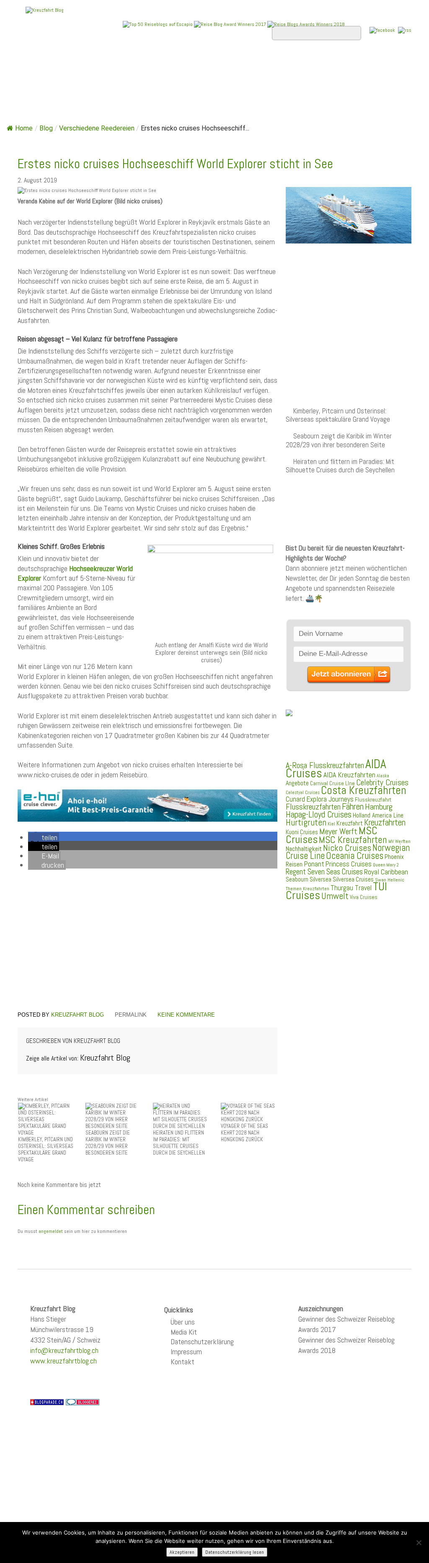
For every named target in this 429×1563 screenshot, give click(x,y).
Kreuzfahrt (349, 823)
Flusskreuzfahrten (61, 85)
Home (34, 63)
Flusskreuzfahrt (373, 799)
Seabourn (297, 879)
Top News (74, 63)
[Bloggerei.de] (82, 1401)
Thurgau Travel (351, 887)
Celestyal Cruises (303, 792)
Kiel (331, 824)
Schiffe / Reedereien (145, 63)
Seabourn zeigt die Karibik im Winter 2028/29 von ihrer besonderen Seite (339, 440)
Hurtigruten (306, 822)
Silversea (320, 879)
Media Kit (184, 1332)
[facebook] (382, 29)
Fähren (353, 806)
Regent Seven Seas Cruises (324, 872)
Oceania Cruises (354, 856)
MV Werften (399, 841)
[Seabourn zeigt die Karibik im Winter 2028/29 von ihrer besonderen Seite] (113, 1115)
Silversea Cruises (353, 879)
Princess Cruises (349, 864)
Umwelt (335, 896)
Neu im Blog (268, 63)
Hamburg (379, 806)
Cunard (295, 799)
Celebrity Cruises (382, 782)
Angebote (216, 63)
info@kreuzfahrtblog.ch (64, 1350)
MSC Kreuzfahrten (353, 839)
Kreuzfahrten (385, 822)
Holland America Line (378, 815)
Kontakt (182, 1361)
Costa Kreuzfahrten (363, 790)
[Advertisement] (147, 941)
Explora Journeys (330, 799)
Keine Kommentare (186, 1015)
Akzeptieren (182, 1552)
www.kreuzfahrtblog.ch (63, 1361)
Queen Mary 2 (386, 865)
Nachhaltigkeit (304, 848)
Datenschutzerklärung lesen (234, 1552)
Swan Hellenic (389, 879)
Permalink (131, 1015)
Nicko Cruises (347, 847)
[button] (43, 837)
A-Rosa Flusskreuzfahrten (325, 765)
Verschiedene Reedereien (96, 128)
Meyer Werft (338, 831)
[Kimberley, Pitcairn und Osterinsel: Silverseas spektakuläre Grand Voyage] (46, 1118)
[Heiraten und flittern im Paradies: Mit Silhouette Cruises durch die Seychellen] (181, 1115)
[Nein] (418, 1542)
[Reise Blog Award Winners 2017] (230, 24)
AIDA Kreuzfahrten (349, 774)
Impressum (186, 1351)
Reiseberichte (330, 63)
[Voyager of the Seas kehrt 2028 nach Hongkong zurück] (249, 1112)
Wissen (124, 85)
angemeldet (51, 1231)
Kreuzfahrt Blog (77, 1015)
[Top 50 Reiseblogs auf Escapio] (158, 23)
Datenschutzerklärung (202, 1341)
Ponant (314, 864)
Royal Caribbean (386, 871)
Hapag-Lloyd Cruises (318, 814)
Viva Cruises (363, 897)
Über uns (183, 1322)
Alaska (383, 776)
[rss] (404, 29)
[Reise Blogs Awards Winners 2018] (306, 23)
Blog (46, 128)
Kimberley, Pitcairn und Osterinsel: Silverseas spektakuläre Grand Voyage (338, 415)
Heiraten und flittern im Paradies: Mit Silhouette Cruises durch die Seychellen (340, 465)
